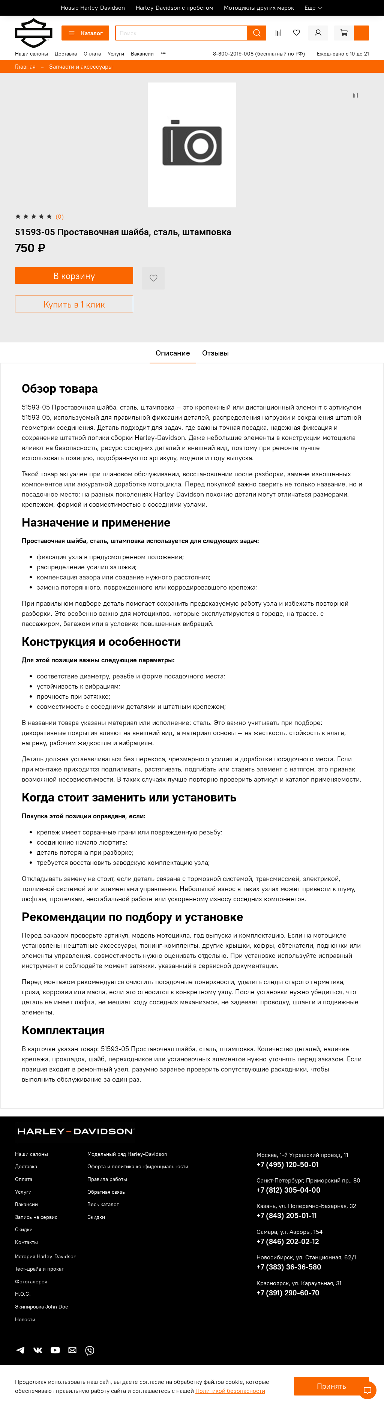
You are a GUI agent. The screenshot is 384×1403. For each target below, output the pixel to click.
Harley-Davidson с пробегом (174, 7)
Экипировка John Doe (41, 1306)
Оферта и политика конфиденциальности (137, 1166)
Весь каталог (103, 1204)
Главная (25, 66)
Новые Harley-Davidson (93, 7)
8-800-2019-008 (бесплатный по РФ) (259, 53)
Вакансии (142, 53)
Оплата (92, 53)
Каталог (92, 33)
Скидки (24, 1229)
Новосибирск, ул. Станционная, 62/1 (306, 1257)
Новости (25, 1319)
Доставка (66, 53)
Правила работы (107, 1179)
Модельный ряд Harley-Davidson (127, 1154)
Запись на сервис (36, 1217)
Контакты (26, 1242)
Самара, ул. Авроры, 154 (289, 1231)
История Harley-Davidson (45, 1256)
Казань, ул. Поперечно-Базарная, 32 (306, 1205)
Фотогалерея (31, 1281)
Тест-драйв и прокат (39, 1268)
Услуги (116, 53)
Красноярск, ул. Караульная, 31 (299, 1283)
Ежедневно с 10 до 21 (343, 53)
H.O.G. (23, 1293)
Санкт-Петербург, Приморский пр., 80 (308, 1180)
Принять (331, 1386)
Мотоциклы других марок (259, 7)
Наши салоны (31, 53)
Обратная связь (106, 1191)
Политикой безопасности (230, 1390)
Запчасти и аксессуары (80, 66)
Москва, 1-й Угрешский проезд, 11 (302, 1154)
